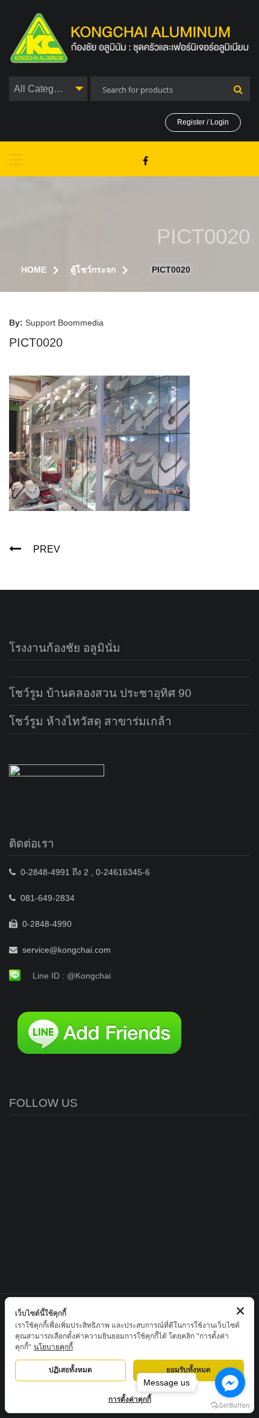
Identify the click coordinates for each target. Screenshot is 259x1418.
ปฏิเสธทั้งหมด (70, 1369)
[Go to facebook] (230, 1382)
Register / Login (203, 122)
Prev (46, 549)
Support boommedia (64, 322)
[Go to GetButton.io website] (230, 1406)
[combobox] (48, 88)
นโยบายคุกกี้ (53, 1346)
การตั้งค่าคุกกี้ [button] (129, 1399)
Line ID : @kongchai (72, 975)
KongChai (145, 160)
